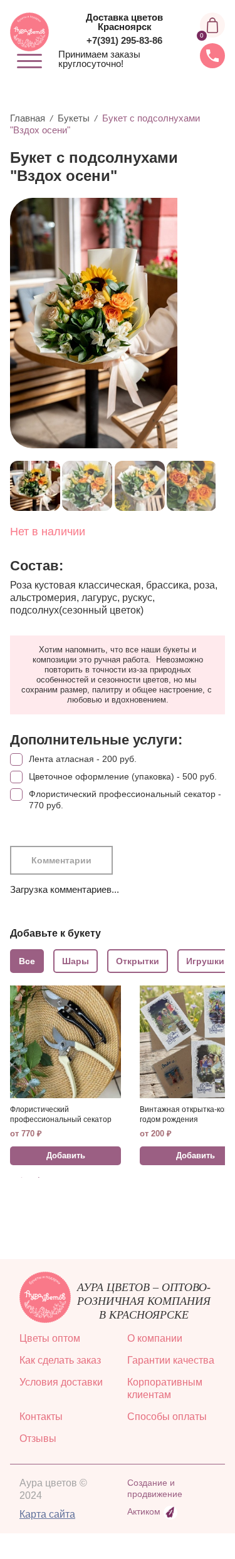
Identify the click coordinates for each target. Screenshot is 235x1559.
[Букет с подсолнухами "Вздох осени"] (113, 323)
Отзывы (37, 1438)
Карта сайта (47, 1514)
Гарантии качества (170, 1360)
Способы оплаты (167, 1416)
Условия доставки (61, 1382)
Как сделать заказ (60, 1360)
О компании (154, 1338)
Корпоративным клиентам (164, 1388)
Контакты (41, 1416)
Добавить (65, 1155)
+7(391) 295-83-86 (124, 40)
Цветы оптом (49, 1338)
